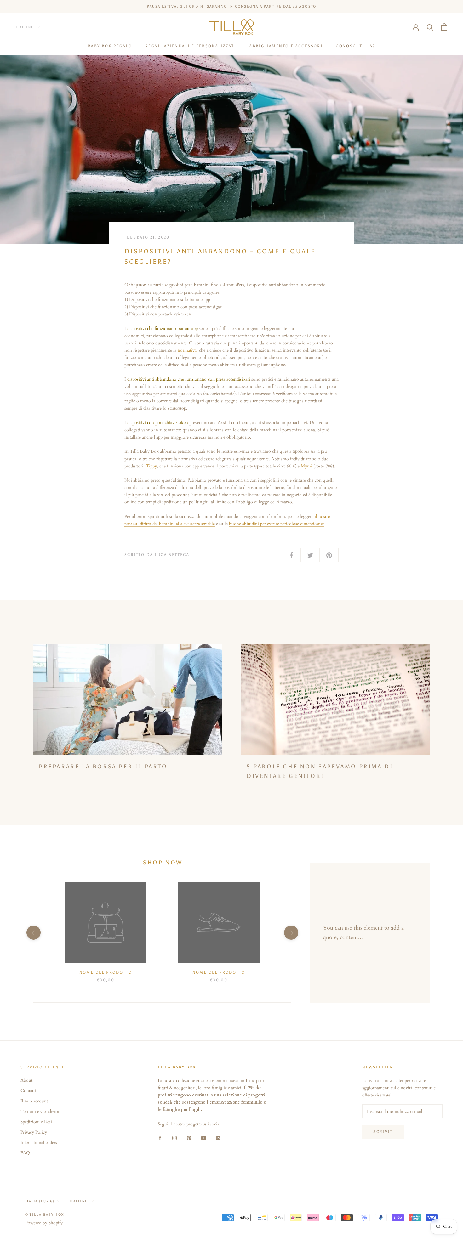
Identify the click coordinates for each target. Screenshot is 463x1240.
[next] (291, 933)
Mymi (306, 466)
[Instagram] (174, 1137)
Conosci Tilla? (355, 46)
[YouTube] (203, 1137)
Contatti (28, 1091)
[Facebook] (160, 1137)
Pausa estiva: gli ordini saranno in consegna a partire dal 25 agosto (232, 6)
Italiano (25, 27)
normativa (187, 350)
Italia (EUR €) (39, 1201)
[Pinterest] (189, 1137)
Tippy (151, 466)
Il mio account (34, 1101)
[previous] (33, 933)
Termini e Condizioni (41, 1111)
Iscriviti (383, 1132)
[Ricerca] (430, 27)
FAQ (25, 1153)
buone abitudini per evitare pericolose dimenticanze (276, 524)
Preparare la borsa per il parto (103, 766)
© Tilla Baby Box (44, 1215)
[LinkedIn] (218, 1137)
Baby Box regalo (110, 46)
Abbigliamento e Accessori (286, 46)
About (26, 1080)
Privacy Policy (33, 1132)
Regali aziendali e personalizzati (190, 46)
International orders (38, 1143)
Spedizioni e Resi (36, 1122)
